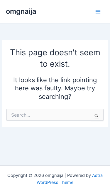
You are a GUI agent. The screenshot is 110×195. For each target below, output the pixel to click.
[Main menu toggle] (98, 12)
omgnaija (21, 11)
